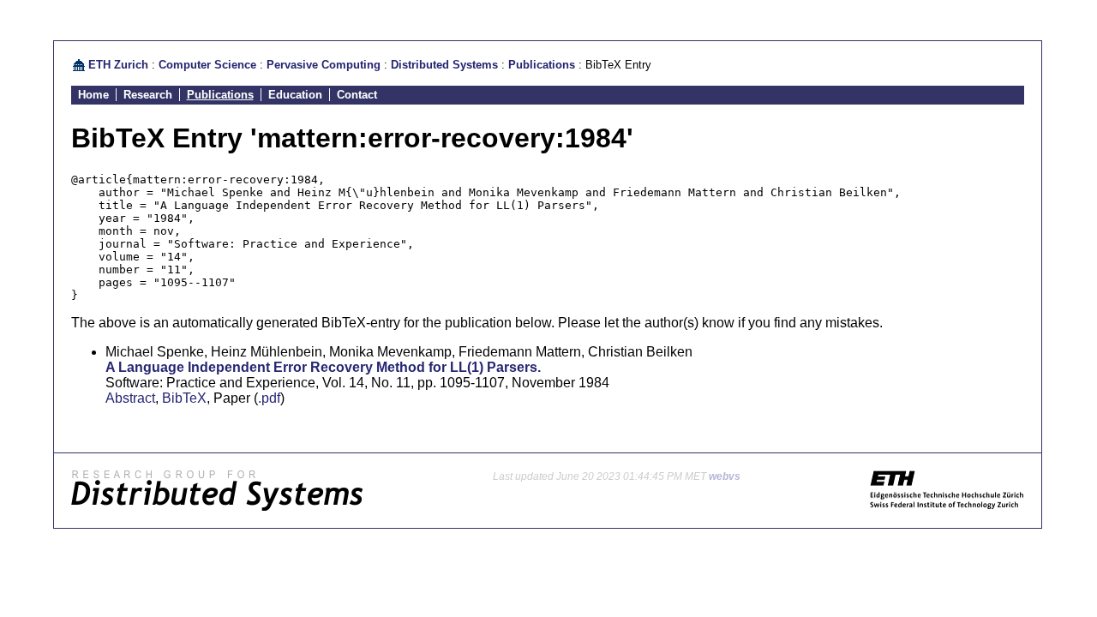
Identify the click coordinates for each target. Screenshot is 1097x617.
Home (93, 94)
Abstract (130, 398)
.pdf (269, 398)
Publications (541, 64)
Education (295, 94)
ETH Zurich (118, 64)
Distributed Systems (444, 64)
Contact (357, 94)
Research (147, 94)
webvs (724, 476)
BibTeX (184, 398)
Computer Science (207, 64)
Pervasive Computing (324, 64)
